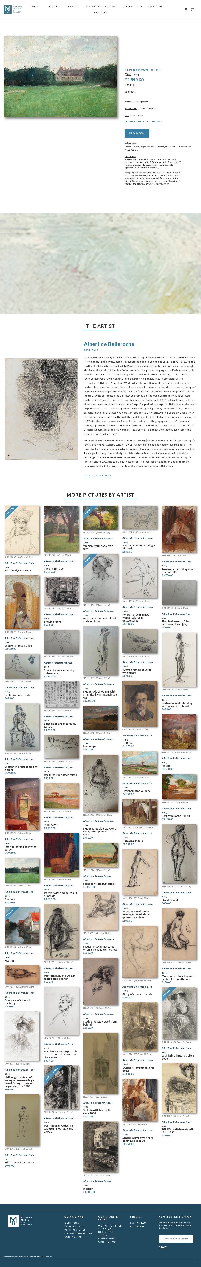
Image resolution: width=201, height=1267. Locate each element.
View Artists (74, 1226)
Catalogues (133, 6)
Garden (128, 146)
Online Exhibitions (101, 6)
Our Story (157, 6)
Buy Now (136, 133)
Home (36, 6)
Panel (127, 150)
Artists (73, 6)
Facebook (137, 1226)
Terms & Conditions (107, 1237)
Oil (189, 146)
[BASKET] (192, 9)
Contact (101, 12)
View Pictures (75, 1230)
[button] (186, 9)
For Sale (54, 6)
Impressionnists (148, 146)
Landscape (162, 146)
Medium (172, 146)
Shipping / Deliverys (106, 1230)
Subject (134, 150)
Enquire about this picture (143, 121)
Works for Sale (110, 1225)
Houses (136, 146)
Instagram (138, 1223)
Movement (182, 146)
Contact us (73, 1237)
